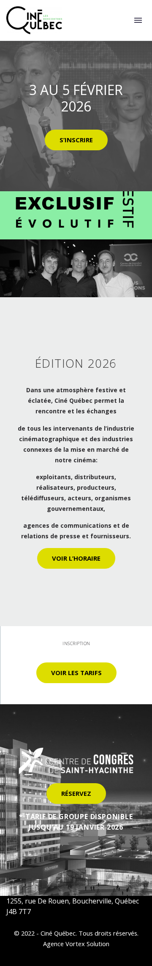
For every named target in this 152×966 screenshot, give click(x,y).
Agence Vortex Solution (76, 943)
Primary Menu (138, 20)
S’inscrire (76, 140)
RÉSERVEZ (76, 793)
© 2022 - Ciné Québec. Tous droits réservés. (76, 933)
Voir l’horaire (76, 558)
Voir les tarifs (76, 672)
